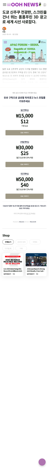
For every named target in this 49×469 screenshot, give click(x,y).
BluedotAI (33, 222)
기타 (21, 248)
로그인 (28, 213)
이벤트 (35, 242)
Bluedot (21, 222)
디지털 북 (8, 248)
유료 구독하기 (24, 133)
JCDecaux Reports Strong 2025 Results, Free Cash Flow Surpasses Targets (36, 271)
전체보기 (8, 242)
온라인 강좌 (21, 242)
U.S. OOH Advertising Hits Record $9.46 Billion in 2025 (13, 270)
